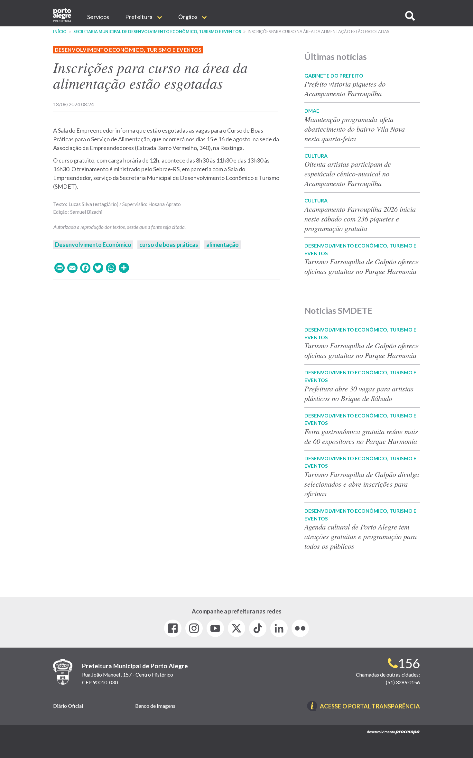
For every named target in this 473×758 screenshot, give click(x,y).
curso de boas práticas (168, 244)
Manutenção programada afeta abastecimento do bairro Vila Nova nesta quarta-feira (354, 128)
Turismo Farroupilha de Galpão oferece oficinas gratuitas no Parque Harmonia (361, 266)
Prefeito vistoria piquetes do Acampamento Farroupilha (344, 88)
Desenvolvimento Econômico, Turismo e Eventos (128, 50)
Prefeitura (139, 16)
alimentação (222, 244)
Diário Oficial (68, 706)
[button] (410, 16)
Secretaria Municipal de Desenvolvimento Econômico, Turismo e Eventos (157, 31)
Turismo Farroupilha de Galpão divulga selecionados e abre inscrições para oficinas (361, 483)
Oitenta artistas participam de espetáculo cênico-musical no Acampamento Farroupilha (347, 173)
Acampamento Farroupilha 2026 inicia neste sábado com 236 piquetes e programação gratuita (360, 218)
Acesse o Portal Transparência (370, 706)
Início (60, 31)
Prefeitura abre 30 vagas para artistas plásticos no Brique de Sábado (358, 393)
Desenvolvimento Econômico (93, 244)
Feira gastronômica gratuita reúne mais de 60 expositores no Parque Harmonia (361, 436)
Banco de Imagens (155, 706)
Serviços (98, 16)
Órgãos (188, 16)
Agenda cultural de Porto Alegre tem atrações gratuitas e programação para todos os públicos (360, 536)
